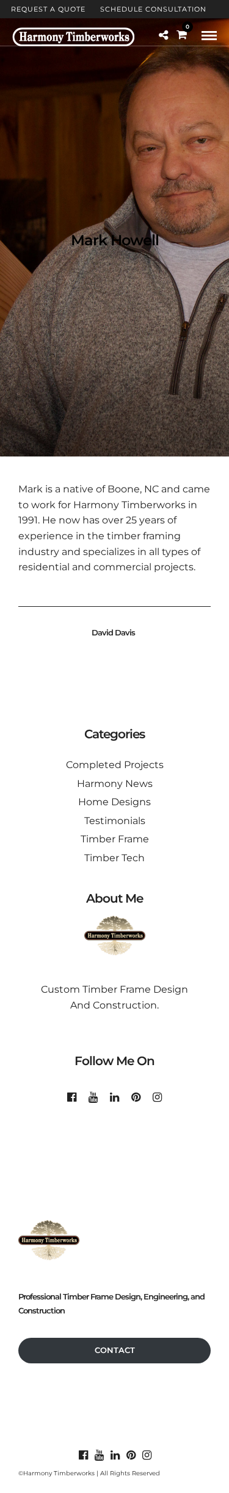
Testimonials (114, 821)
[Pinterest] (135, 1097)
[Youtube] (93, 1097)
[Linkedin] (114, 1097)
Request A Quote (48, 9)
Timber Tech (114, 858)
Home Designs (114, 802)
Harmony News (115, 783)
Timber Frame (115, 839)
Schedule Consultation (153, 9)
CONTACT (115, 1350)
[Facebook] (71, 1097)
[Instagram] (157, 1097)
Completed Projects (115, 765)
